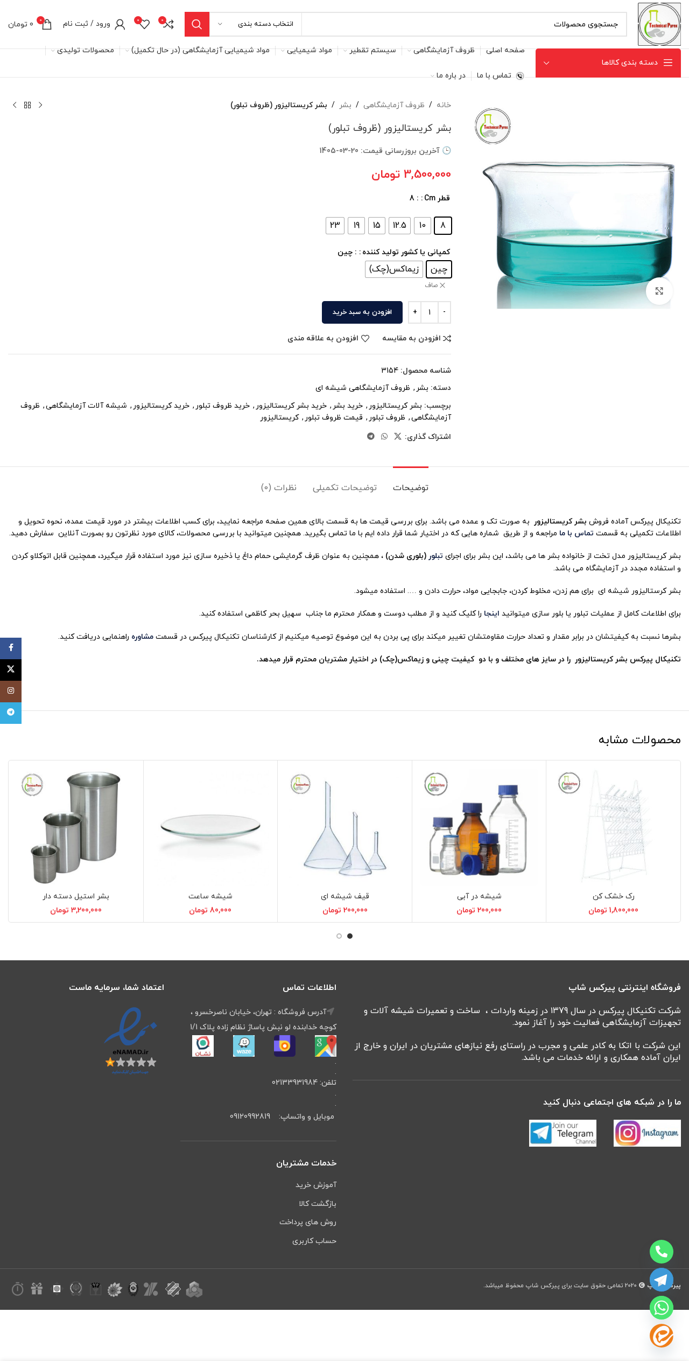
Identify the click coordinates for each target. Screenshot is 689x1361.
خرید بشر (348, 406)
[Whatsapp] (661, 1308)
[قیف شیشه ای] (345, 828)
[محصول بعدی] (14, 105)
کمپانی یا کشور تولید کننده (406, 252)
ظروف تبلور (387, 418)
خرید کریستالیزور (161, 406)
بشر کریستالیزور (395, 406)
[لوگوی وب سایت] (659, 23)
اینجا (492, 614)
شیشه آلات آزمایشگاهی (86, 406)
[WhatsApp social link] (384, 437)
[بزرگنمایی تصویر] (659, 290)
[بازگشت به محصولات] (27, 105)
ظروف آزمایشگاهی (394, 105)
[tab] (410, 482)
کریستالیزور (279, 418)
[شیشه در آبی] (479, 828)
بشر (345, 105)
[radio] (443, 226)
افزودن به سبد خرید (362, 312)
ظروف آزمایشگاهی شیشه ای (362, 388)
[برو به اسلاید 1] (350, 936)
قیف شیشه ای (345, 896)
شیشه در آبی (479, 896)
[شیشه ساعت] (211, 828)
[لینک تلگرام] (371, 437)
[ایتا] (661, 1336)
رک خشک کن (614, 896)
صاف (431, 285)
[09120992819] (661, 1252)
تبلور (435, 556)
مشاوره (142, 637)
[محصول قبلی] (40, 105)
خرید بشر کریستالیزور (291, 406)
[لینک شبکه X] (398, 437)
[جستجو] (197, 24)
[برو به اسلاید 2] (339, 936)
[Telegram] (661, 1280)
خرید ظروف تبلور (222, 406)
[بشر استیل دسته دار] (76, 828)
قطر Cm (437, 198)
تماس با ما (575, 533)
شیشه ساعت (210, 896)
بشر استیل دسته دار (76, 896)
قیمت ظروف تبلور (334, 418)
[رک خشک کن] (613, 828)
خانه (444, 105)
